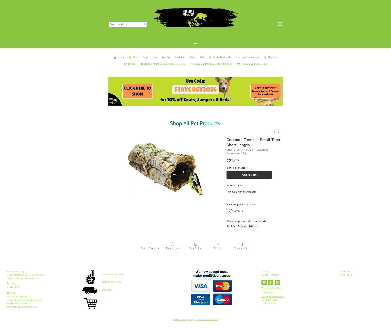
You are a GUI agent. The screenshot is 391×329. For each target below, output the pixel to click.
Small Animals (245, 149)
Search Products (150, 248)
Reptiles (166, 57)
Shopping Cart (241, 248)
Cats (155, 57)
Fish (202, 57)
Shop (135, 57)
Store (230, 149)
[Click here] (195, 91)
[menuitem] (274, 132)
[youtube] (264, 282)
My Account (172, 248)
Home (121, 57)
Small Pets (180, 57)
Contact (132, 64)
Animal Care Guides (249, 57)
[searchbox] (128, 24)
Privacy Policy (268, 292)
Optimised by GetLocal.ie (206, 319)
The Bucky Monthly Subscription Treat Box (210, 64)
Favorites (218, 248)
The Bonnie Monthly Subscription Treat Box (163, 64)
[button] (237, 211)
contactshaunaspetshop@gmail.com (24, 300)
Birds (193, 57)
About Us (272, 57)
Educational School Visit (254, 64)
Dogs (145, 57)
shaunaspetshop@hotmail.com (22, 307)
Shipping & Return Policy (273, 296)
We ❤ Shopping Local (183, 319)
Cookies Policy (268, 303)
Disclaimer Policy (269, 300)
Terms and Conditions (271, 288)
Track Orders (195, 248)
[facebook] (271, 282)
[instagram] (277, 282)
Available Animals (222, 57)
